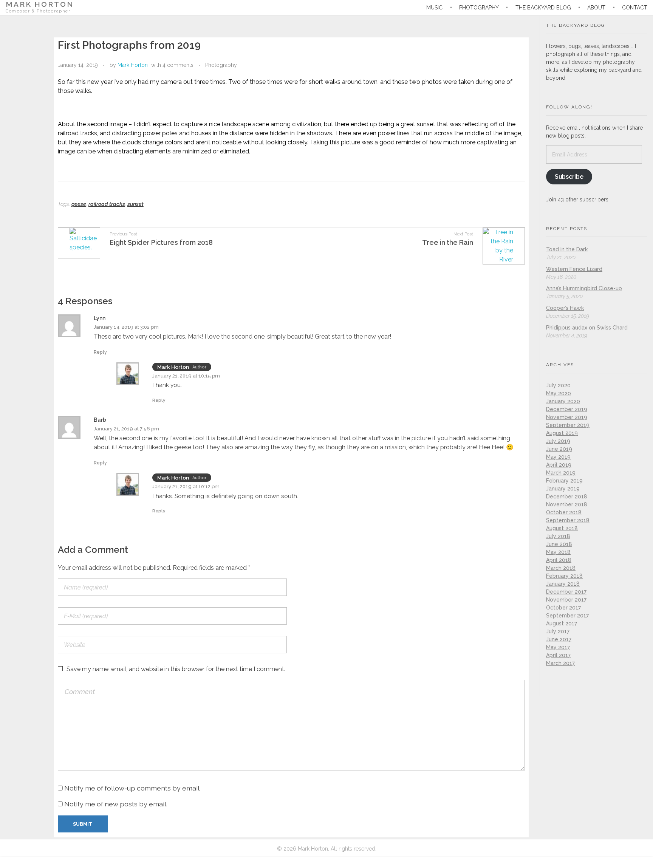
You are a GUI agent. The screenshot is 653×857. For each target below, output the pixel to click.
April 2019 (558, 465)
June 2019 (559, 449)
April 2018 (558, 560)
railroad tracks (106, 204)
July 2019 (558, 441)
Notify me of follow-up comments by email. (132, 788)
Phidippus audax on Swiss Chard (587, 328)
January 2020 (563, 401)
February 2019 (564, 481)
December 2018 (566, 496)
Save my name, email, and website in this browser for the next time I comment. (176, 669)
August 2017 (561, 623)
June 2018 (559, 544)
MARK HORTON (40, 4)
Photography (221, 65)
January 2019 (563, 489)
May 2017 (558, 647)
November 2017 (566, 600)
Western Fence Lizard (574, 269)
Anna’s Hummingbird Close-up (584, 288)
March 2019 (561, 473)
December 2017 (566, 592)
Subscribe (569, 176)
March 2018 (561, 568)
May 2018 (558, 552)
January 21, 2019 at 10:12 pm (186, 486)
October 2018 (564, 512)
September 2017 (567, 616)
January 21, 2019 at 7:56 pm (126, 429)
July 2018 (558, 536)
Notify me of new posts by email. (115, 804)
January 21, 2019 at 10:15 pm (186, 376)
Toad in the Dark (567, 249)
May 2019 (558, 457)
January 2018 (563, 584)
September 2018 (568, 520)
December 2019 (566, 409)
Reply (100, 352)
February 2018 (564, 576)
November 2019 (566, 417)
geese (78, 204)
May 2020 (558, 393)
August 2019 (562, 433)
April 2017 (558, 655)
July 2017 (557, 631)
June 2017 (558, 639)
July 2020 (558, 385)
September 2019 (568, 425)
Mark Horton (133, 65)
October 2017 (563, 608)
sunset (135, 204)
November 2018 (566, 504)
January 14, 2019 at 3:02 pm (126, 327)
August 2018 (562, 528)
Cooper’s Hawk (565, 308)
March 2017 (560, 663)
